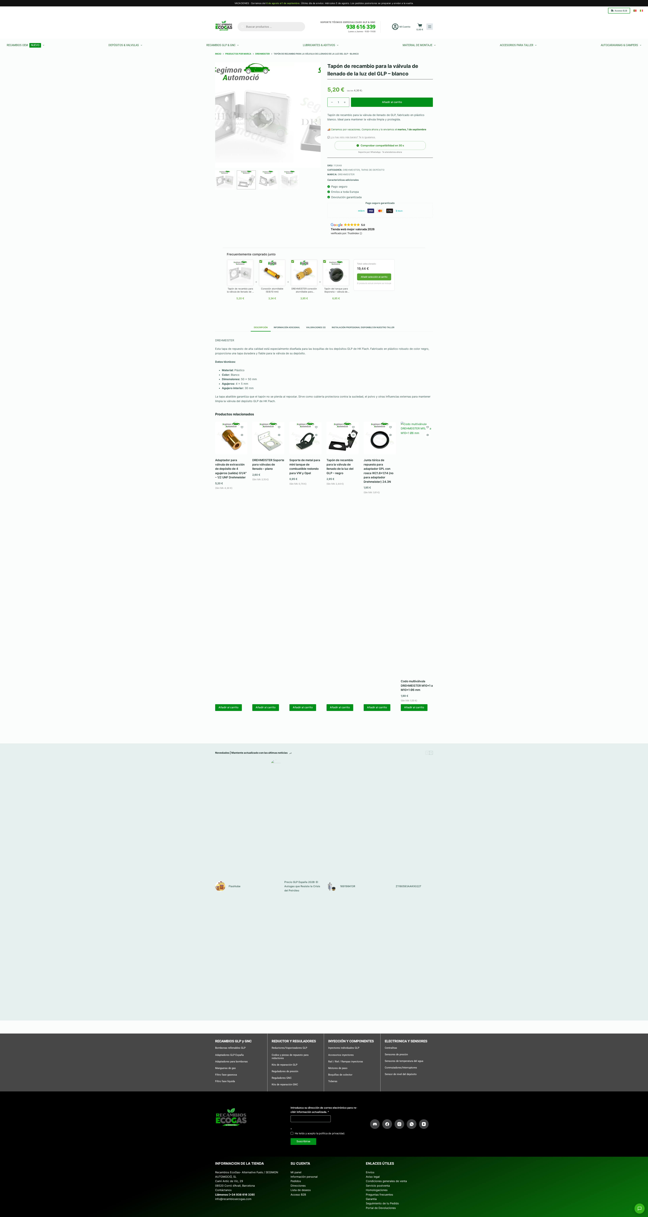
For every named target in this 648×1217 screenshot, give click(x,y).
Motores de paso (337, 1068)
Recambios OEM (23, 45)
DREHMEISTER (351, 169)
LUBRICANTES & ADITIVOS (319, 45)
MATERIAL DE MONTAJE (417, 45)
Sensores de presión (396, 1054)
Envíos (370, 1172)
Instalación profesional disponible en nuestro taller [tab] (363, 327)
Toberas (332, 1081)
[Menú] (429, 26)
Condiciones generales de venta (386, 1181)
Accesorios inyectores (341, 1054)
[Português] (635, 11)
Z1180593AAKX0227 (408, 886)
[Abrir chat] (639, 1208)
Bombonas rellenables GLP (230, 1047)
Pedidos (296, 1181)
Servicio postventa (378, 1185)
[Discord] (375, 1124)
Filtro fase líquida (225, 1081)
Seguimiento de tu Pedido (382, 1203)
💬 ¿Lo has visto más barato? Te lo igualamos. (351, 137)
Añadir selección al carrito (374, 276)
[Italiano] (641, 11)
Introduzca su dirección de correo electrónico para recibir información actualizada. (324, 1110)
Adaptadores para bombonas (231, 1061)
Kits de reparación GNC (285, 1084)
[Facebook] (387, 1124)
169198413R (347, 886)
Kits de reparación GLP (284, 1064)
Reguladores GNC (282, 1077)
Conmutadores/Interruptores (401, 1067)
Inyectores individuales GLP (343, 1047)
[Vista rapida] (242, 435)
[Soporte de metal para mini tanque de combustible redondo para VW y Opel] (305, 438)
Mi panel (296, 1172)
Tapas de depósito (373, 169)
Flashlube (234, 886)
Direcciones (298, 1185)
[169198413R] (332, 886)
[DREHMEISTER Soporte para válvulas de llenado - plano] (268, 438)
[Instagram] (399, 1124)
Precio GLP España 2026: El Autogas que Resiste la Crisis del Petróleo (302, 886)
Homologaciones (376, 1190)
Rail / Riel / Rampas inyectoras (345, 1061)
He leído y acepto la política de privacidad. (320, 1133)
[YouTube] (424, 1124)
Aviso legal (373, 1176)
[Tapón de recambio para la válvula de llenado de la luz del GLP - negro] (343, 438)
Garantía (371, 1199)
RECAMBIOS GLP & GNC (220, 45)
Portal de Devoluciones (381, 1208)
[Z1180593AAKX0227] (387, 886)
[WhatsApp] (411, 1124)
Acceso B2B (621, 10)
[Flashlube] (220, 886)
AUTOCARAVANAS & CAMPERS (619, 45)
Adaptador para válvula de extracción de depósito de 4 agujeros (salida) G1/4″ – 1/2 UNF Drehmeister (231, 468)
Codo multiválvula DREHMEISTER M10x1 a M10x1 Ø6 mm (417, 686)
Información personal (304, 1176)
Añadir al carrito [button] (228, 707)
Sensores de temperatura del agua (404, 1061)
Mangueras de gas (225, 1068)
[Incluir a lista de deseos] (242, 427)
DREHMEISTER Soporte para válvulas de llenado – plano (268, 464)
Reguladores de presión (285, 1071)
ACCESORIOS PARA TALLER (516, 45)
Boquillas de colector (340, 1074)
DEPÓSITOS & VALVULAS (124, 45)
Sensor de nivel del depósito (401, 1074)
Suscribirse (303, 1141)
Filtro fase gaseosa (226, 1074)
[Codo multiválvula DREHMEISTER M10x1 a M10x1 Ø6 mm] (417, 548)
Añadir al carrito (392, 102)
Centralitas (391, 1047)
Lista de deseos (301, 1190)
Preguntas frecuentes (379, 1194)
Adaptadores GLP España (229, 1054)
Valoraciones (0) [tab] (316, 327)
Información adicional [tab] (287, 327)
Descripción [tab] (261, 327)
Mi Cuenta (404, 26)
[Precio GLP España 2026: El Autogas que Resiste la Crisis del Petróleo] (276, 886)
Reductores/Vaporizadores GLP (289, 1047)
